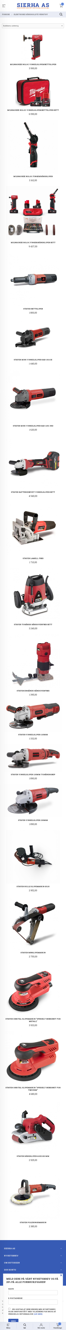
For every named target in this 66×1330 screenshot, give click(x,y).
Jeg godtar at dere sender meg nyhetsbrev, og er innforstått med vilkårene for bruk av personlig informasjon (32, 1311)
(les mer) (38, 1314)
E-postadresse (15, 1298)
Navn (11, 1289)
